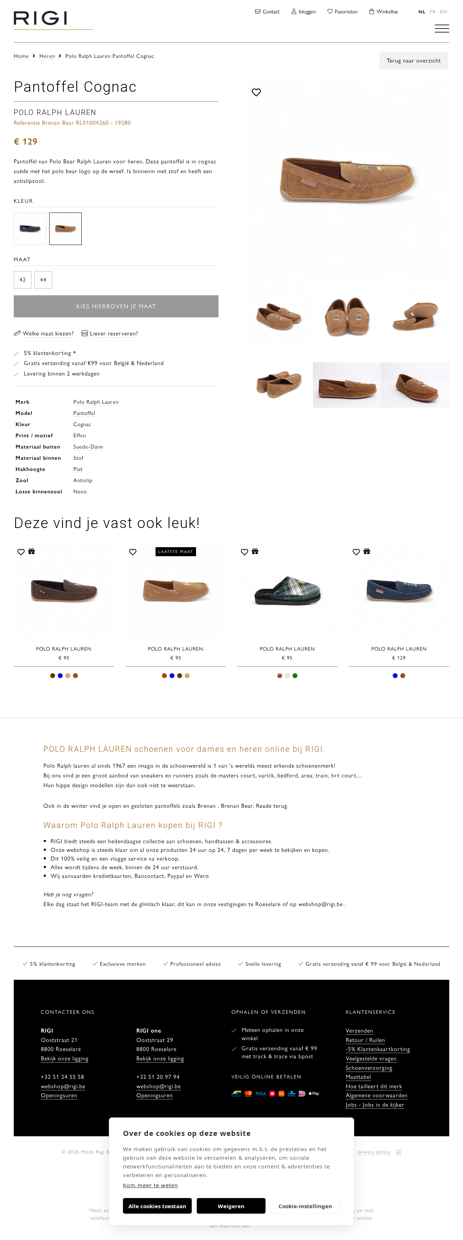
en (443, 11)
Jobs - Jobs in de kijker (375, 1104)
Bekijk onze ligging (65, 1058)
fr (433, 11)
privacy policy (374, 1151)
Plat (78, 468)
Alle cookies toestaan (157, 1206)
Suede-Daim (88, 446)
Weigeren (231, 1206)
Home (21, 55)
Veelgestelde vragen (371, 1058)
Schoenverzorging (369, 1067)
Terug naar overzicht (414, 60)
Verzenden (359, 1030)
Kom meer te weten (150, 1185)
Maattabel (358, 1076)
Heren (47, 55)
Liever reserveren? (114, 333)
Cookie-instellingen (305, 1206)
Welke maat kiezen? (48, 333)
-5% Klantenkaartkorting (378, 1048)
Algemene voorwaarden (377, 1095)
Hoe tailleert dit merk (374, 1086)
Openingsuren (59, 1095)
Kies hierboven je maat (116, 306)
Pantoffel (84, 412)
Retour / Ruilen (365, 1039)
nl (422, 11)
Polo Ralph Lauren (96, 401)
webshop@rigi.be (63, 1086)
